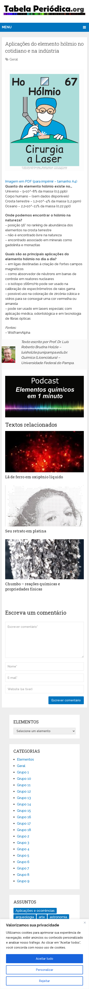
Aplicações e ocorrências (35, 911)
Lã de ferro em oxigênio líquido (34, 476)
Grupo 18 (24, 830)
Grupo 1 (23, 772)
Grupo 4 (23, 849)
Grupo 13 (24, 798)
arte (42, 917)
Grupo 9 (23, 881)
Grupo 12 (24, 791)
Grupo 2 (23, 836)
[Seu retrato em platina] (44, 505)
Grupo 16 (24, 817)
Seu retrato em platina (25, 530)
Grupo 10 (24, 779)
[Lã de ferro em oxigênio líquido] (44, 451)
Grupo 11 (24, 785)
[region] (44, 954)
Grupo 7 (23, 868)
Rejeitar (44, 981)
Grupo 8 (23, 875)
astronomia (58, 917)
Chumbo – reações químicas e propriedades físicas (32, 586)
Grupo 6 (23, 862)
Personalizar (44, 969)
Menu (7, 27)
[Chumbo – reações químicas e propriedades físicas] (44, 559)
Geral (14, 59)
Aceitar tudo (44, 958)
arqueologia (25, 917)
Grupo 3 (23, 843)
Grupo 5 (23, 855)
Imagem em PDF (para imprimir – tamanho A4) (41, 181)
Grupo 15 (24, 811)
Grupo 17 (24, 823)
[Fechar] (84, 922)
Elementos (25, 759)
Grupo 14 (24, 804)
